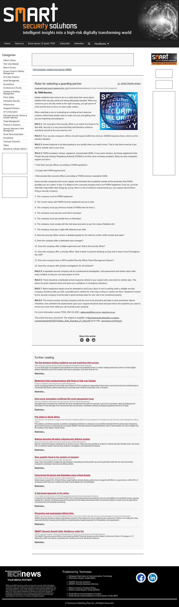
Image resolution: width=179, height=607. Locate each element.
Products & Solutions (12, 124)
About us (19, 43)
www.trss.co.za (108, 312)
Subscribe (65, 43)
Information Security (11, 100)
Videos (6, 145)
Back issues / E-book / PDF (41, 43)
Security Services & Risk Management (13, 129)
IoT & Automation (10, 111)
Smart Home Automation (13, 134)
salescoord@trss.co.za (90, 312)
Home (7, 43)
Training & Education (11, 141)
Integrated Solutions (11, 108)
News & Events (9, 67)
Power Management (11, 121)
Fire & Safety (8, 97)
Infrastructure (8, 104)
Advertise (79, 43)
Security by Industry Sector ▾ (15, 148)
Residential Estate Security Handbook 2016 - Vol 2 (52, 88)
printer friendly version (130, 83)
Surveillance (8, 137)
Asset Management (11, 80)
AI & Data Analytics (11, 77)
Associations (8, 84)
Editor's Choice (9, 60)
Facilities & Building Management (11, 92)
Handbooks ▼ (102, 43)
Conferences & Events (12, 87)
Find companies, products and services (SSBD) (52, 69)
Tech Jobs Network (11, 63)
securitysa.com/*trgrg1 (111, 321)
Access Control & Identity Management (13, 72)
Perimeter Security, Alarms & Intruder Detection (15, 116)
